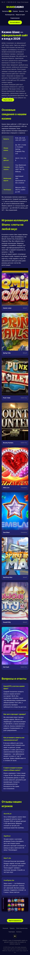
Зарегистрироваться (15, 920)
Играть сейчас (8, 100)
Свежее (15, 11)
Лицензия (5, 928)
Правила (12, 928)
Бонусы (21, 11)
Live (26, 11)
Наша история (20, 14)
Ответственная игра (22, 928)
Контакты (6, 11)
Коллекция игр (9, 14)
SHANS (15, 6)
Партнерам (12, 931)
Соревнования (15, 18)
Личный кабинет (15, 22)
